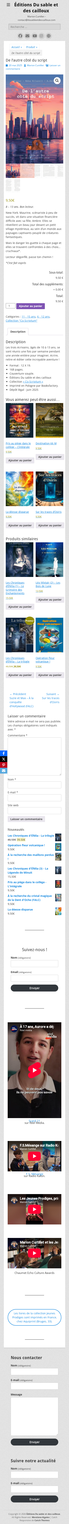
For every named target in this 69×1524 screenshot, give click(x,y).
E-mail (13, 792)
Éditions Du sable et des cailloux (43, 1513)
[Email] (3, 771)
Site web (13, 805)
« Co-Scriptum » (33, 381)
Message (16, 1394)
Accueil (17, 47)
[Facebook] (3, 753)
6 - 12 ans (43, 316)
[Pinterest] (3, 765)
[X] (3, 759)
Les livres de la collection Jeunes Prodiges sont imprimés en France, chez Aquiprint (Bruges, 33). (34, 1317)
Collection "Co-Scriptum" (21, 320)
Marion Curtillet (35, 65)
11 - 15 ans (29, 316)
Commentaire (17, 735)
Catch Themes (41, 1520)
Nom (12, 779)
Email (21, 972)
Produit (31, 47)
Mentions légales (40, 1517)
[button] (57, 80)
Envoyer (35, 988)
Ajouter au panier (30, 306)
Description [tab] (17, 331)
